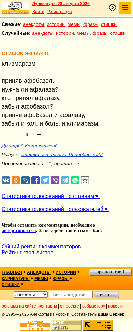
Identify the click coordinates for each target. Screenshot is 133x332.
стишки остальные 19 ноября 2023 (62, 154)
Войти (38, 11)
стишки (109, 24)
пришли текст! (110, 272)
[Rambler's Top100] (35, 325)
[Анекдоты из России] (15, 8)
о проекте (69, 306)
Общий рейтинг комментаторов (41, 246)
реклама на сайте (19, 306)
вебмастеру (93, 306)
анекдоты (33, 24)
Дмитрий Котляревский (30, 145)
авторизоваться (19, 230)
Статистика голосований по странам (48, 196)
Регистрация (59, 11)
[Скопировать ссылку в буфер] (85, 180)
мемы (74, 24)
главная (12, 272)
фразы (90, 24)
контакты (48, 306)
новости (116, 306)
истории (56, 24)
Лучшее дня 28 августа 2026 (61, 3)
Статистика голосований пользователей (52, 209)
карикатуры (16, 278)
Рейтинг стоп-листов (28, 252)
